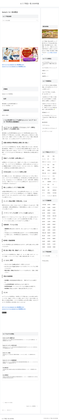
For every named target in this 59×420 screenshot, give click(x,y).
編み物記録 (44, 122)
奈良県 (54, 230)
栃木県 (43, 213)
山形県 (43, 210)
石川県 (54, 218)
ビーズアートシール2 (47, 131)
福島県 (48, 210)
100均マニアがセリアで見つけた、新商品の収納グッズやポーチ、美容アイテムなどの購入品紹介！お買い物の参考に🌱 (49, 106)
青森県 (54, 204)
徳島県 (43, 238)
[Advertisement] (20, 34)
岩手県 (43, 207)
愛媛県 (54, 238)
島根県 (54, 232)
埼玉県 (54, 213)
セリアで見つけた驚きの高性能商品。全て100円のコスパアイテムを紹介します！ (49, 87)
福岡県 (48, 241)
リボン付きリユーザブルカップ (49, 128)
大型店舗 (44, 204)
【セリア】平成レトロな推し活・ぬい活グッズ (49, 93)
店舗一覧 (4, 312)
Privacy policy (45, 260)
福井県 (43, 221)
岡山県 (43, 235)
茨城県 (54, 210)
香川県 (48, 238)
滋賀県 (48, 227)
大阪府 (43, 230)
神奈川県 (54, 215)
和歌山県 (44, 232)
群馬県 (48, 213)
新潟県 (43, 218)
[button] (37, 20)
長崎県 (43, 244)
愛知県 (54, 224)
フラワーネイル (45, 125)
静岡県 (48, 224)
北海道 (48, 204)
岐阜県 (43, 224)
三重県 (43, 227)
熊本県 (48, 244)
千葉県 (43, 215)
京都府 (54, 227)
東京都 (48, 215)
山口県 (54, 235)
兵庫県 (48, 230)
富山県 (48, 218)
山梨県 (48, 221)
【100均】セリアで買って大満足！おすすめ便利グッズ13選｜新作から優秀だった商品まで (49, 98)
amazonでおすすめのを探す (14, 66)
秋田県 (54, 207)
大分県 (54, 244)
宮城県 (48, 207)
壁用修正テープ (45, 112)
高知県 (43, 241)
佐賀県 (54, 241)
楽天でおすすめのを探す (13, 64)
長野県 (54, 221)
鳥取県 (48, 232)
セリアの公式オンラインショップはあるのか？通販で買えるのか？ (49, 117)
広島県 (48, 235)
